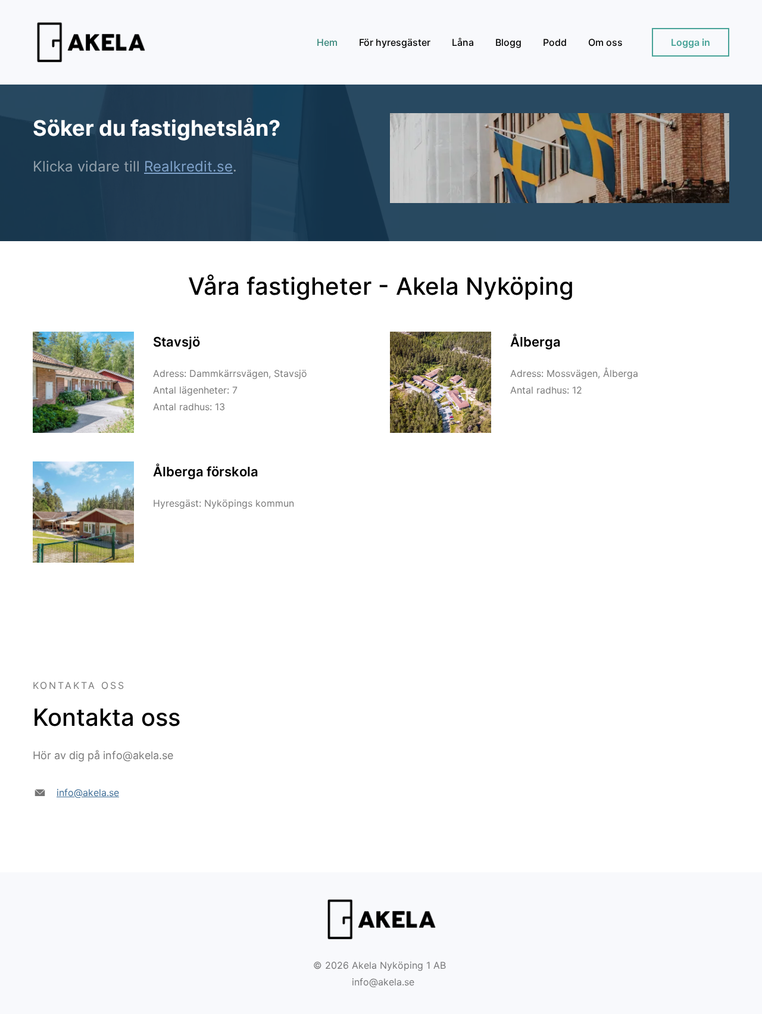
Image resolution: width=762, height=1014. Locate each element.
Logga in (690, 42)
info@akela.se (88, 792)
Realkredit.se (188, 166)
